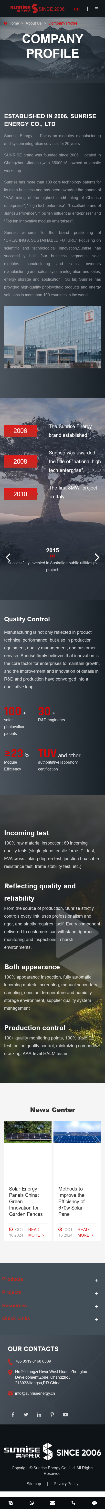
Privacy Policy (66, 1483)
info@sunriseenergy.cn (35, 1393)
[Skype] (10, 1503)
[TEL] (73, 1503)
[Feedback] (94, 1503)
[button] (7, 549)
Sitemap (34, 1483)
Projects (11, 1292)
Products (12, 1279)
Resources (14, 1305)
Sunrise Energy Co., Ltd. (54, 1468)
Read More (34, 1232)
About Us (34, 23)
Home (14, 23)
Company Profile (62, 23)
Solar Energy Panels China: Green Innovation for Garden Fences (26, 1201)
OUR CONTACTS (33, 1349)
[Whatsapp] (31, 1503)
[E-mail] (52, 1503)
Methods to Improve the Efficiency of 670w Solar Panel (71, 1201)
